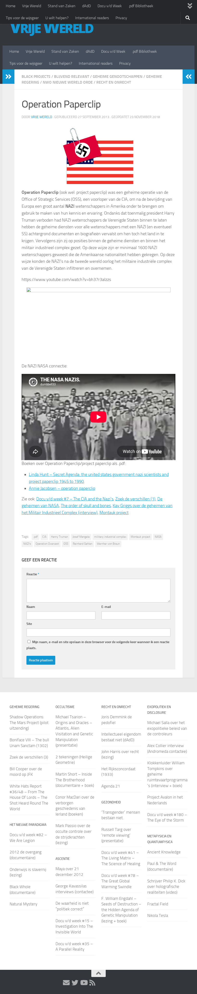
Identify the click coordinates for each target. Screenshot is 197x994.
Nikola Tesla (157, 915)
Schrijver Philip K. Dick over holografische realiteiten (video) (166, 887)
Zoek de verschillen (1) (135, 499)
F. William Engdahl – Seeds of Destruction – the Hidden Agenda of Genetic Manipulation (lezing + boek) (121, 910)
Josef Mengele (81, 536)
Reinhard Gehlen (82, 543)
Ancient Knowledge (164, 852)
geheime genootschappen (117, 76)
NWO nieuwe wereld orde (68, 82)
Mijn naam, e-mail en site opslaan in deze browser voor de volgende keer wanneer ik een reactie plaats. (97, 645)
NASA (158, 536)
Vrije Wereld (31, 6)
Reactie (32, 574)
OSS (65, 543)
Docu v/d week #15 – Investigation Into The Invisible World (74, 926)
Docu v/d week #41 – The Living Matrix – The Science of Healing (120, 858)
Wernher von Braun (108, 543)
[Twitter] (75, 982)
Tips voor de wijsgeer (22, 18)
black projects (36, 76)
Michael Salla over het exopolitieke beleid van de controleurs (167, 728)
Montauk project (114, 512)
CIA (44, 536)
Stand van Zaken (61, 6)
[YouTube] (83, 982)
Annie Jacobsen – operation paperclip (62, 488)
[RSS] (92, 982)
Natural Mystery (23, 904)
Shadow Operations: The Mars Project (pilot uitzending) (29, 722)
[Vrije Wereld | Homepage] (52, 29)
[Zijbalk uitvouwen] (8, 76)
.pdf (35, 536)
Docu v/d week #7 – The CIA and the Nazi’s (74, 499)
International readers (92, 18)
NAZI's (27, 543)
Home (10, 6)
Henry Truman (59, 536)
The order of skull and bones (86, 505)
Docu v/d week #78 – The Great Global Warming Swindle (120, 881)
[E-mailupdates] (66, 982)
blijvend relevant (71, 76)
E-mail (106, 607)
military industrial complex (110, 536)
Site (29, 624)
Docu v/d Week (110, 6)
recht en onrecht (113, 82)
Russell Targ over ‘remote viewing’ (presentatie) (116, 835)
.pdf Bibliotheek (141, 6)
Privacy (121, 18)
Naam (30, 607)
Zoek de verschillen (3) (29, 757)
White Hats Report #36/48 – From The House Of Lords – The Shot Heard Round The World (29, 797)
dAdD (86, 6)
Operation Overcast (47, 543)
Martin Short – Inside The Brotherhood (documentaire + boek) (74, 780)
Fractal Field (157, 904)
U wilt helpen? (56, 18)
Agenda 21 (110, 786)
